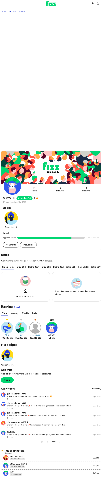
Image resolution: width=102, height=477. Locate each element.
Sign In (7, 380)
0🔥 (36, 198)
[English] (51, 3)
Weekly (25, 313)
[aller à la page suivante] (60, 442)
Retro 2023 (46, 267)
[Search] (93, 3)
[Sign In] (98, 3)
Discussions (28, 245)
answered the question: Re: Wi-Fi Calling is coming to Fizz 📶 (29, 396)
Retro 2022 (58, 267)
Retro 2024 (33, 267)
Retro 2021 (71, 267)
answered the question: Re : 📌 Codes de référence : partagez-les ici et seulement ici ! (39, 406)
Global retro (8, 267)
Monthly (14, 313)
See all (17, 307)
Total (4, 313)
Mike (7, 335)
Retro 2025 (21, 267)
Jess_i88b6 (35, 335)
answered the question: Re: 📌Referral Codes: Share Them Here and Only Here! (36, 415)
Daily (34, 313)
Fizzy (21, 335)
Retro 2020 (83, 267)
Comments (11, 245)
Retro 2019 (96, 267)
